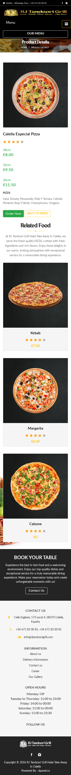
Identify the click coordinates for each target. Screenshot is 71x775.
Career (35, 671)
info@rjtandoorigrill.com (38, 637)
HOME (24, 47)
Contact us (35, 665)
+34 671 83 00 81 (50, 629)
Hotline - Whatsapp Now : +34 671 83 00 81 (26, 3)
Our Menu (35, 33)
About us (35, 654)
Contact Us (36, 590)
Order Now (13, 213)
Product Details (40, 47)
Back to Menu (37, 213)
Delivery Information (35, 659)
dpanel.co (44, 770)
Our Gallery (35, 677)
